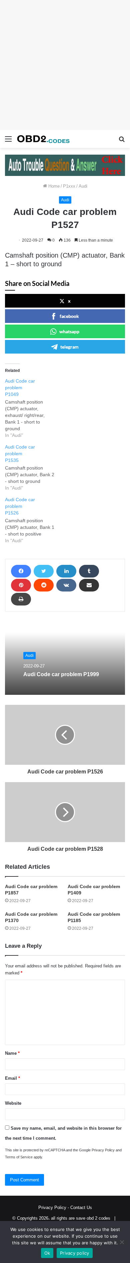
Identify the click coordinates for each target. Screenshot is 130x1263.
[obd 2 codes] (43, 139)
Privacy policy (74, 1253)
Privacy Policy (103, 1150)
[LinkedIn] (66, 571)
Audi (83, 186)
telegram (69, 347)
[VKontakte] (66, 585)
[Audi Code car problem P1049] (33, 408)
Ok (47, 1253)
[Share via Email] (89, 585)
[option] (65, 658)
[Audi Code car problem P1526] (33, 520)
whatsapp (69, 331)
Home (53, 186)
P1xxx (69, 186)
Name (12, 1053)
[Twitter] (44, 571)
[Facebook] (21, 571)
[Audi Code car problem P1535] (33, 467)
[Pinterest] (21, 585)
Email (12, 1078)
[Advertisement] (65, 65)
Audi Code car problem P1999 (61, 674)
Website (13, 1103)
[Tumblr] (89, 571)
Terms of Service (19, 1157)
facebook (69, 316)
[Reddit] (44, 585)
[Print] (21, 599)
